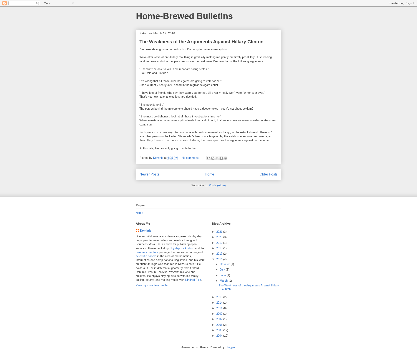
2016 (219, 259)
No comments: (191, 157)
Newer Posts (149, 174)
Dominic (145, 230)
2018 (219, 248)
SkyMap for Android (181, 248)
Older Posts (269, 174)
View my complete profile (151, 285)
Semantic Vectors (147, 252)
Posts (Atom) (217, 185)
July (223, 269)
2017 (219, 253)
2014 (219, 302)
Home (209, 174)
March (224, 280)
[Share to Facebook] (221, 158)
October (225, 264)
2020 (219, 237)
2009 (219, 313)
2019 (219, 242)
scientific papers (146, 256)
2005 (219, 330)
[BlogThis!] (213, 158)
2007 (219, 319)
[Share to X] (217, 158)
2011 (219, 308)
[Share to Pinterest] (225, 158)
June (223, 275)
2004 (219, 335)
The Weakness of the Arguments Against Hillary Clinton (201, 41)
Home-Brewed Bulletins (184, 16)
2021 (219, 231)
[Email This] (209, 158)
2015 (219, 297)
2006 (219, 324)
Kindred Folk (193, 279)
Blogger (230, 347)
